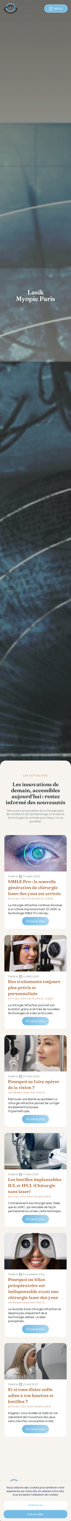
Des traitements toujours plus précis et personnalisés (34, 987)
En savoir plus (35, 921)
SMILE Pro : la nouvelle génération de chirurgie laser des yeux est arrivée (34, 887)
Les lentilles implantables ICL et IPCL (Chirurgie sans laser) (34, 1185)
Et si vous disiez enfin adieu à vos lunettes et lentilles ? (31, 1395)
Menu (58, 8)
